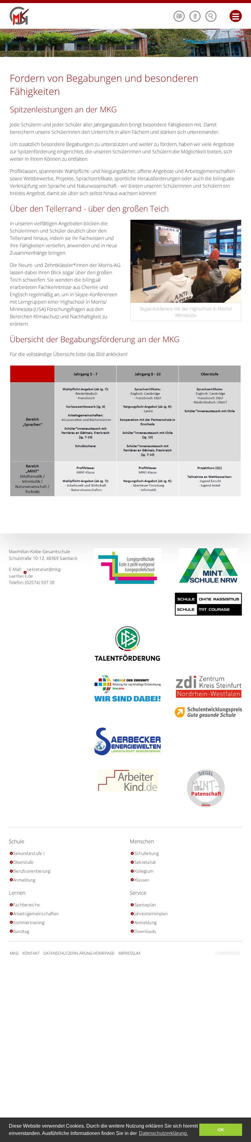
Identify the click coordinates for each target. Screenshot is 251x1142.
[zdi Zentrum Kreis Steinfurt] (206, 686)
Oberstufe (23, 862)
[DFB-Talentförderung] (126, 643)
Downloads (145, 931)
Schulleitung (146, 853)
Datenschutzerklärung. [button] (163, 1133)
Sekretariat (145, 862)
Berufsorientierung (32, 871)
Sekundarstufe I (29, 853)
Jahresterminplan (150, 913)
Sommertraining (29, 922)
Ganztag (21, 931)
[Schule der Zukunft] (126, 688)
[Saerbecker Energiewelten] (126, 741)
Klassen (141, 880)
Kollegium (143, 871)
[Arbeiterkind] (125, 780)
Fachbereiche (26, 905)
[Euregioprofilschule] (126, 567)
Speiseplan (145, 905)
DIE (227, 953)
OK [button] (221, 1129)
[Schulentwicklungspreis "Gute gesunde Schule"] (206, 712)
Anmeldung (24, 880)
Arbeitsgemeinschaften (36, 913)
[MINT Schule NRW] (206, 565)
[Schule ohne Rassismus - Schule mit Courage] (206, 604)
